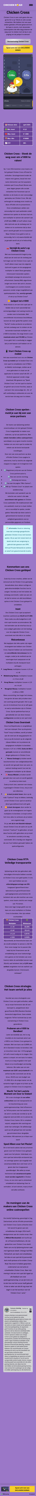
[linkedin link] (31, 1309)
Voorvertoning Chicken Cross (18, 41)
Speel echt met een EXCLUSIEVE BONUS (22, 1489)
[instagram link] (31, 1311)
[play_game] (18, 81)
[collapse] (31, 5)
